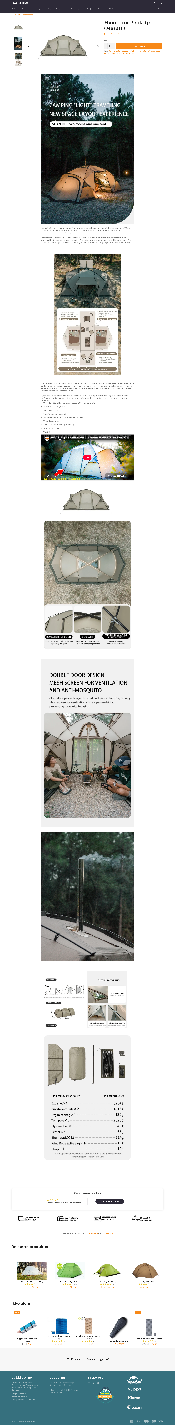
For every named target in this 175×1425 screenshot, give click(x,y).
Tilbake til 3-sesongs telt (88, 1359)
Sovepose (27, 9)
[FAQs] (102, 1233)
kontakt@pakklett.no (28, 1385)
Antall (107, 41)
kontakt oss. (108, 1233)
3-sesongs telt (27, 15)
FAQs (89, 9)
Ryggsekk (61, 9)
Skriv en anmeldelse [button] (109, 1201)
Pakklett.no (22, 1421)
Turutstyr (76, 9)
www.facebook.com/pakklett (25, 1387)
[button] (30, 1284)
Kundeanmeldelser (107, 9)
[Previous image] (28, 46)
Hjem (14, 15)
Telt (14, 9)
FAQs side (93, 1233)
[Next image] (98, 46)
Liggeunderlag (44, 9)
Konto (160, 9)
